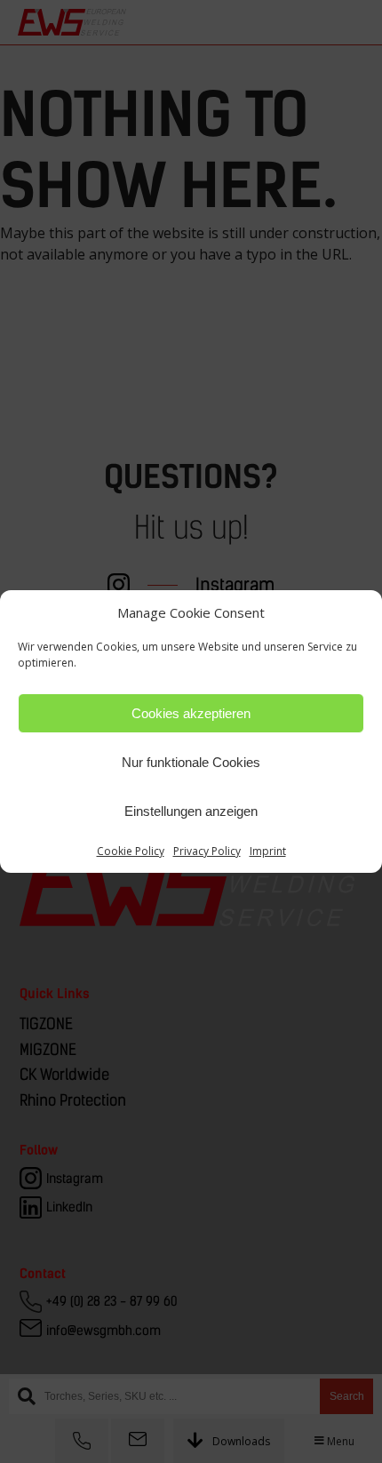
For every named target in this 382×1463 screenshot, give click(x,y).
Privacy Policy (207, 851)
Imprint (268, 851)
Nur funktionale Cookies (191, 762)
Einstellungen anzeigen (191, 811)
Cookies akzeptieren (191, 713)
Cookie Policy (130, 851)
